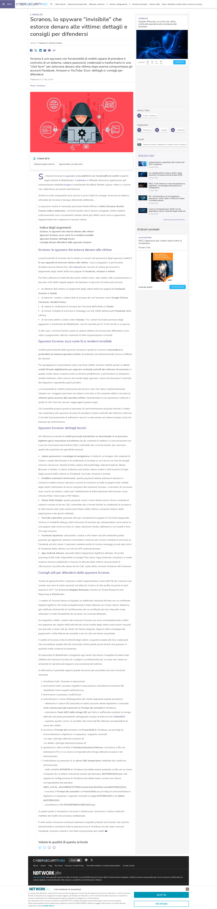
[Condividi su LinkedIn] (40, 50)
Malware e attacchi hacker (50, 43)
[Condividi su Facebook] (31, 50)
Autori (43, 865)
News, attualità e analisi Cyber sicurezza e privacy (182, 4)
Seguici (74, 860)
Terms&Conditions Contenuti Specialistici (103, 865)
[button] (7, 4)
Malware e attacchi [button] (96, 4)
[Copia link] (54, 50)
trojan (67, 184)
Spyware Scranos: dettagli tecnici (57, 238)
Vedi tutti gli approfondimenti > (174, 220)
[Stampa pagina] (49, 50)
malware (81, 180)
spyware (70, 175)
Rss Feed (58, 865)
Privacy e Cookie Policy (74, 865)
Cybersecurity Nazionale (77, 4)
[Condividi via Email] (45, 50)
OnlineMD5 (119, 716)
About (35, 865)
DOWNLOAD (177, 287)
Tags (50, 865)
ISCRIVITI (179, 62)
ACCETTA (161, 895)
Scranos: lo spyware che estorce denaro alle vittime (67, 231)
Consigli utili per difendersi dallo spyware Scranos (65, 242)
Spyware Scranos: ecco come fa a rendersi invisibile (67, 235)
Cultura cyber (154, 4)
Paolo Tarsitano (37, 85)
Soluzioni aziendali (139, 4)
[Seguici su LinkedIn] (86, 860)
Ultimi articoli (60, 4)
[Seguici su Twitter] (91, 860)
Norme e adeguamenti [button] (118, 4)
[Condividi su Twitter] (36, 50)
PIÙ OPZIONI (161, 903)
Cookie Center (129, 865)
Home (33, 43)
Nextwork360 (38, 877)
